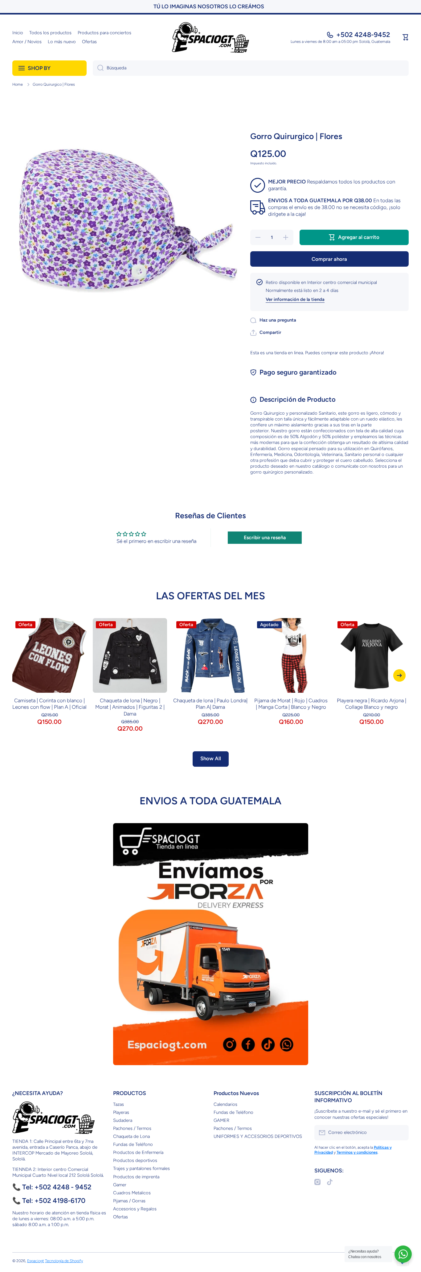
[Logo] (210, 37)
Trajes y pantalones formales (141, 1168)
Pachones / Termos (132, 1128)
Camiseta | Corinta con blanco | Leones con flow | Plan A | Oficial (49, 703)
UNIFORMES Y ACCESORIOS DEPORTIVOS (258, 1136)
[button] (406, 37)
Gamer (119, 1185)
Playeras (121, 1112)
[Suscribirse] (401, 1132)
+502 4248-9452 (363, 35)
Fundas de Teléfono (133, 1144)
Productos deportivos (135, 1160)
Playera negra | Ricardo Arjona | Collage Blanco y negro (371, 703)
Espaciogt (35, 1260)
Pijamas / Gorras (129, 1201)
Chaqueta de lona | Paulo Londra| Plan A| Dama (210, 703)
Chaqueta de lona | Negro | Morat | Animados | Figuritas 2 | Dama (130, 707)
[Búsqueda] (98, 68)
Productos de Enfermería (138, 1152)
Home (17, 84)
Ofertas (120, 1217)
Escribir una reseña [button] (265, 537)
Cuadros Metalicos (132, 1193)
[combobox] (251, 68)
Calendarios (225, 1104)
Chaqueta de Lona (131, 1136)
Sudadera (122, 1120)
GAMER (221, 1120)
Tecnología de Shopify (64, 1260)
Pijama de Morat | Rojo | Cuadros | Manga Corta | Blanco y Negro (291, 703)
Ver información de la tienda (295, 299)
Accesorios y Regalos (135, 1209)
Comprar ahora (329, 259)
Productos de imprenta (136, 1177)
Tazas (118, 1104)
